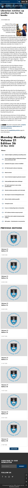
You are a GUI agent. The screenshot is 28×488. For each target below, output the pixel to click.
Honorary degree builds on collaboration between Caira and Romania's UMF (15, 159)
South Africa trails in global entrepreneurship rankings (14, 217)
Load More (14, 448)
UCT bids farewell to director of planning (13, 168)
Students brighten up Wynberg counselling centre (15, 154)
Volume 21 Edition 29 (4, 413)
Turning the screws (9, 203)
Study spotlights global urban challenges (13, 181)
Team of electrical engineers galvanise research (15, 177)
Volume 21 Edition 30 (4, 385)
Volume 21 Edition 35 (4, 250)
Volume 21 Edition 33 (4, 304)
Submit (21, 466)
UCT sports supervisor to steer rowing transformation (13, 186)
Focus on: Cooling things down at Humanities (14, 208)
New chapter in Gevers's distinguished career (14, 194)
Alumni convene (8, 172)
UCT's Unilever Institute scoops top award (14, 212)
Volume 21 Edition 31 (4, 358)
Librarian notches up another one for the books (15, 190)
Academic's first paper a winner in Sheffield (14, 163)
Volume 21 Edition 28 (4, 440)
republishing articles (14, 130)
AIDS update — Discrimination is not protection (15, 221)
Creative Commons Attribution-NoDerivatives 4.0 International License (13, 126)
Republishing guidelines (14, 486)
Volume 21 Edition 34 (4, 277)
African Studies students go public (12, 199)
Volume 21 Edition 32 (4, 331)
